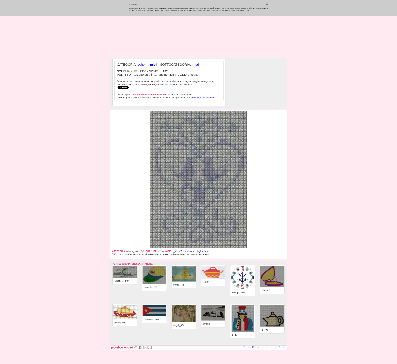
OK (267, 4)
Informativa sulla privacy (269, 347)
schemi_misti (147, 64)
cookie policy (158, 10)
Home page (247, 347)
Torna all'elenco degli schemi (195, 251)
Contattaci (282, 347)
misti (195, 64)
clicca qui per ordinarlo (203, 97)
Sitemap (256, 347)
